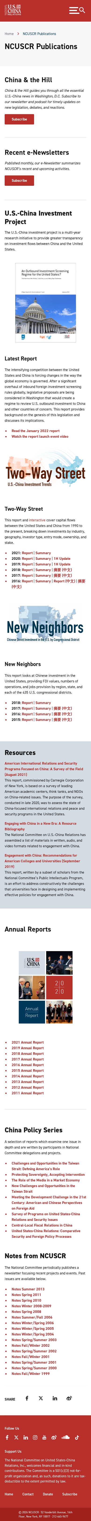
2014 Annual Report (28, 1076)
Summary (43, 552)
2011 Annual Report (28, 1093)
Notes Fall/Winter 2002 (31, 1345)
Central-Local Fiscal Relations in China (42, 1225)
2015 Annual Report (28, 1070)
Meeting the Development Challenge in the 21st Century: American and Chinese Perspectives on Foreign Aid (49, 1203)
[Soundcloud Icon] (65, 1438)
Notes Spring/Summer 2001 (34, 1362)
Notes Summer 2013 (28, 1289)
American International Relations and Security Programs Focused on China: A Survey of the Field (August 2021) (44, 769)
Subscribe (19, 119)
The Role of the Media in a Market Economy (46, 1180)
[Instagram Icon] (35, 1438)
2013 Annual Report (28, 1081)
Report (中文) (64, 581)
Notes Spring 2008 (26, 1311)
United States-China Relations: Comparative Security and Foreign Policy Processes (46, 1233)
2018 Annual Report (28, 1053)
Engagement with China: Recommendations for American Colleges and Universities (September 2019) (42, 861)
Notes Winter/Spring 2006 (33, 1322)
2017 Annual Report (28, 1059)
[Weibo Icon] (54, 1438)
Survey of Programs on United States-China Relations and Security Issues (46, 1216)
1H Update (62, 558)
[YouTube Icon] (44, 1438)
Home (9, 33)
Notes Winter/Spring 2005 (33, 1328)
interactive (37, 520)
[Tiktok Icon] (77, 1439)
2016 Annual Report (28, 1064)
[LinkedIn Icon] (25, 1438)
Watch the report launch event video (40, 436)
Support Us (13, 1451)
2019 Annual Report (28, 1047)
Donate (48, 1494)
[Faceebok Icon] (7, 1438)
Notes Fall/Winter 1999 (31, 1373)
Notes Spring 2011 (26, 1294)
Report (27, 552)
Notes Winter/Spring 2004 (33, 1334)
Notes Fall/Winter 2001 (31, 1356)
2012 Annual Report (28, 1087)
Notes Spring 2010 (26, 1300)
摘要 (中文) (63, 569)
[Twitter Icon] (16, 1438)
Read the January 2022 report (36, 430)
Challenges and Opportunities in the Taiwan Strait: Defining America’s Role (45, 1166)
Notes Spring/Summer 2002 (34, 1351)
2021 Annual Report (28, 1042)
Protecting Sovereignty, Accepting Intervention (48, 1174)
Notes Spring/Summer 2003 (34, 1339)
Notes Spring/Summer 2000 (34, 1368)
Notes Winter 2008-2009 (31, 1306)
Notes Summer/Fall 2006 (32, 1317)
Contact (28, 1494)
